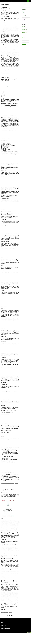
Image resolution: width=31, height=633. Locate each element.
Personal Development (25, 18)
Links (2, 622)
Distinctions (23, 9)
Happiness (3, 612)
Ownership (16, 483)
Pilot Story (6, 7)
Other (22, 16)
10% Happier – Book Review (7, 490)
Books (2, 77)
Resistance (23, 26)
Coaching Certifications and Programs (6, 628)
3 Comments (8, 492)
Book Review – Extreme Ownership (9, 79)
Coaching (4, 77)
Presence (23, 19)
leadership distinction (11, 483)
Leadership (2, 7)
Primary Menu (30, 1)
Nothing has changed (24, 29)
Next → (12, 615)
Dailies (23, 12)
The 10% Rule (5, 9)
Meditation (10, 612)
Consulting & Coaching (4, 625)
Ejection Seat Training (24, 32)
